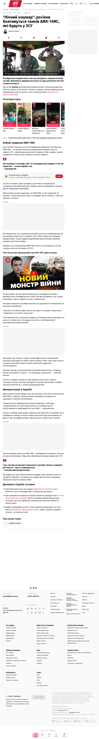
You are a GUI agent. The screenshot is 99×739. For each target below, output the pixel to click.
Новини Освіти (72, 650)
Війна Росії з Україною (45, 625)
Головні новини (11, 628)
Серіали (39, 663)
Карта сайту (85, 609)
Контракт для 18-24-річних (75, 636)
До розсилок (38, 697)
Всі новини (27, 3)
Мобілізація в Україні (75, 625)
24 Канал (5, 9)
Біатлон (39, 683)
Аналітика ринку (11, 675)
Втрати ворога (41, 643)
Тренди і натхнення (12, 680)
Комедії (39, 660)
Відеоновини (10, 636)
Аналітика (64, 3)
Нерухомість (10, 672)
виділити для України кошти (45, 489)
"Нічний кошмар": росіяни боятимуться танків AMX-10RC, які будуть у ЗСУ (42, 9)
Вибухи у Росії (41, 641)
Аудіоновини (10, 638)
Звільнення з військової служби (77, 628)
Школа (69, 655)
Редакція (53, 596)
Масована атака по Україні (45, 638)
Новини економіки (13, 650)
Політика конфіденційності (71, 594)
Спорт (39, 672)
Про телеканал (54, 603)
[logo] (15, 3)
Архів (83, 606)
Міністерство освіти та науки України (79, 653)
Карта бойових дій (42, 630)
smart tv (78, 721)
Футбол (39, 677)
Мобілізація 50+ (72, 630)
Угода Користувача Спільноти (72, 610)
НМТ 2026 (70, 658)
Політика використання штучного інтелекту (72, 599)
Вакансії (84, 599)
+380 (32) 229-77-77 (63, 710)
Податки (8, 663)
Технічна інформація (88, 593)
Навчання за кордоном (74, 663)
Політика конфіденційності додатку (71, 605)
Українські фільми (42, 655)
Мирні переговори (42, 633)
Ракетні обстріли (42, 628)
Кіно (38, 650)
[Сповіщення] (85, 3)
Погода (8, 641)
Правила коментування (73, 613)
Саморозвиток (72, 660)
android (57, 721)
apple (68, 721)
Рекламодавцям (55, 609)
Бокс (38, 675)
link (28, 608)
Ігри (71, 3)
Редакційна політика (56, 599)
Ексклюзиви (53, 3)
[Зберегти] (58, 37)
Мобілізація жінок (73, 633)
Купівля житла (10, 677)
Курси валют (10, 655)
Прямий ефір (10, 633)
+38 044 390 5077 (33, 596)
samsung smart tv (90, 721)
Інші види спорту (42, 685)
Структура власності (88, 603)
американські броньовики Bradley (24, 510)
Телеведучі (53, 606)
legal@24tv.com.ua (74, 712)
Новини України (40, 3)
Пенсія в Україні (11, 666)
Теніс (38, 680)
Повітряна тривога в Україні (46, 636)
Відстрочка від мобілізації (75, 638)
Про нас (52, 593)
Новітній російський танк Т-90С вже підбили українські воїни (35, 138)
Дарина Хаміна (14, 31)
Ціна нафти (9, 653)
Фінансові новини (12, 658)
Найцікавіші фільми (43, 653)
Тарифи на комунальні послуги (16, 660)
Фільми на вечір (42, 658)
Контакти (85, 596)
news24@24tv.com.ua (10, 596)
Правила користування (57, 612)
